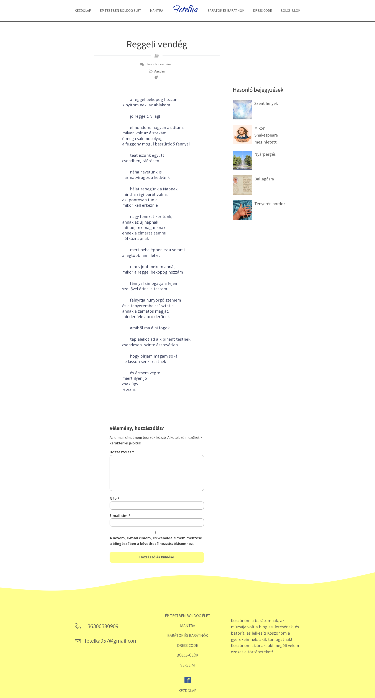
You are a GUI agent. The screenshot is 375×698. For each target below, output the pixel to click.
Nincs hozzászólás (159, 64)
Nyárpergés (265, 154)
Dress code (262, 10)
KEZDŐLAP (187, 690)
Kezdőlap (83, 10)
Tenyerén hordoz (269, 203)
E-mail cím (120, 515)
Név (114, 498)
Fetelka (185, 10)
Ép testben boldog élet (120, 10)
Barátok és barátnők (225, 10)
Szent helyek (266, 103)
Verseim (159, 71)
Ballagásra (264, 179)
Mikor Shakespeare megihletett (266, 135)
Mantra (156, 10)
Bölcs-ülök (290, 10)
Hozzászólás (122, 452)
